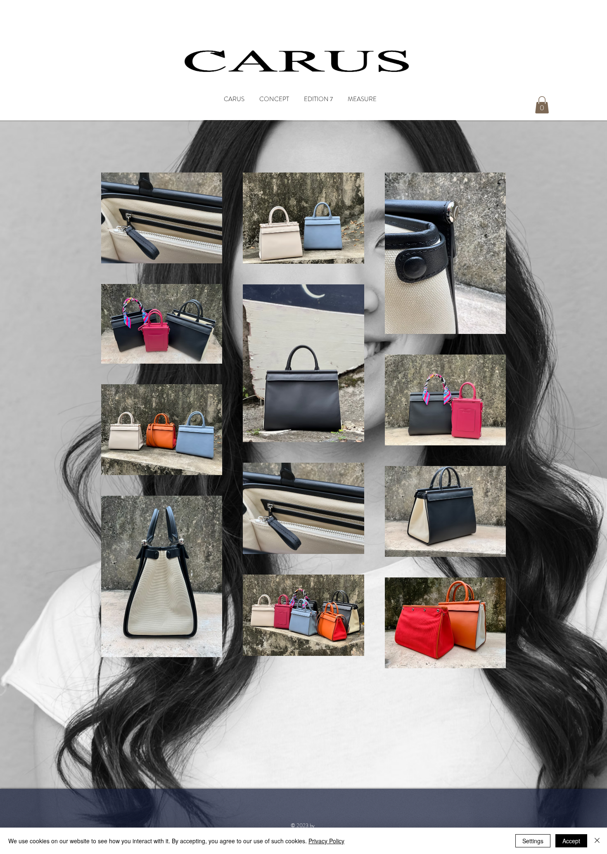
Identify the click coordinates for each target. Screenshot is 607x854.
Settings (532, 841)
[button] (542, 105)
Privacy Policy (326, 841)
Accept (571, 841)
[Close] (597, 840)
